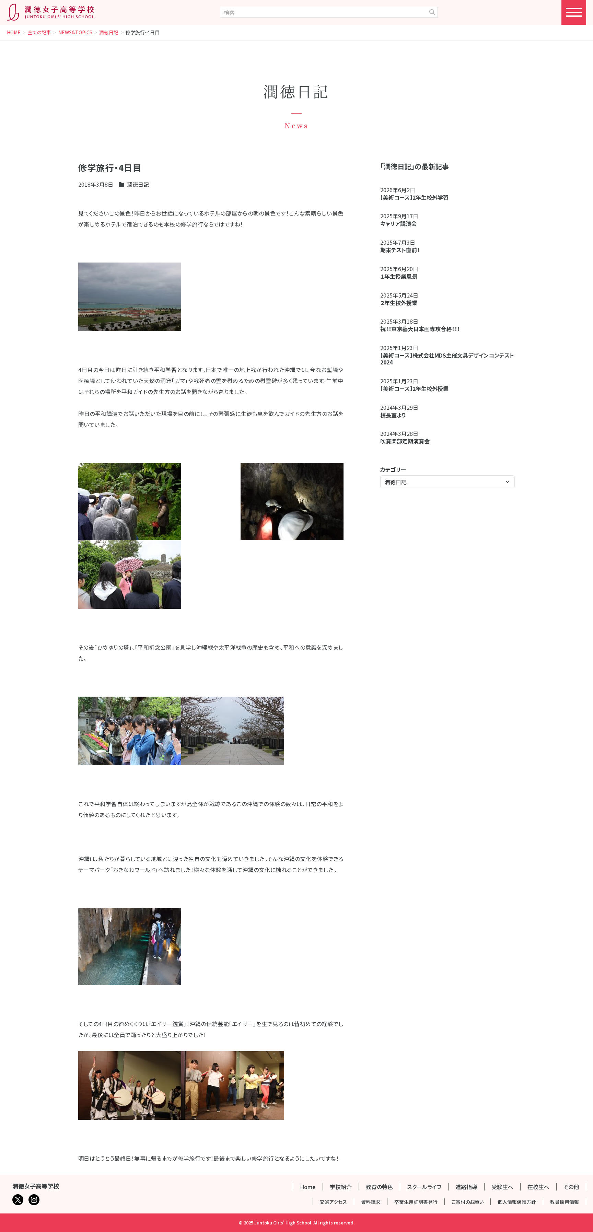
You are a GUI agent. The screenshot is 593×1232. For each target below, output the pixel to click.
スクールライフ (424, 1186)
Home (308, 1186)
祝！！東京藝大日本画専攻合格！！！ (420, 329)
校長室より (393, 415)
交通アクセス (333, 1201)
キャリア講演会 (398, 223)
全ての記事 (39, 32)
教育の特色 (379, 1186)
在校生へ (538, 1186)
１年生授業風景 (398, 276)
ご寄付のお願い (468, 1201)
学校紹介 (341, 1186)
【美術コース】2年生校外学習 (417, 197)
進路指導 (466, 1186)
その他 (571, 1186)
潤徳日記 (108, 32)
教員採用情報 (564, 1201)
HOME (14, 32)
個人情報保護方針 (517, 1201)
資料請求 (370, 1201)
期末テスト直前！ (400, 250)
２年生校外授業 (401, 303)
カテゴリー (393, 469)
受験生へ (502, 1186)
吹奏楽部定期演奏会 (405, 441)
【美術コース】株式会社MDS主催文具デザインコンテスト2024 (447, 358)
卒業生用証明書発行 (416, 1201)
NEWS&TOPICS (75, 32)
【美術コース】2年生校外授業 (414, 388)
